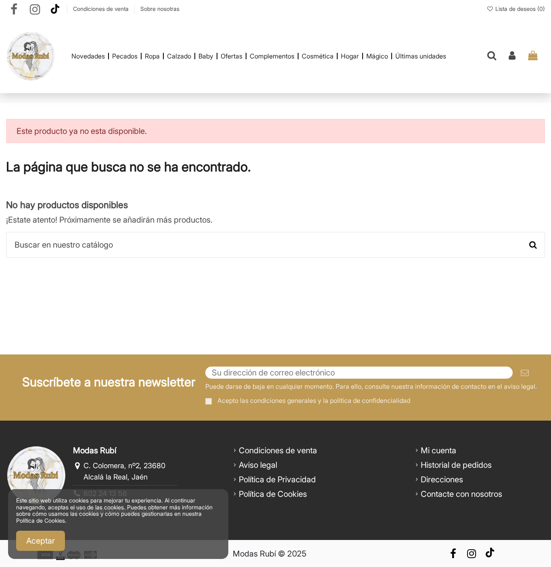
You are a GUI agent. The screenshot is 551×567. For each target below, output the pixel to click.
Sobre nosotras (159, 8)
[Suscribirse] (525, 373)
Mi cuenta (438, 450)
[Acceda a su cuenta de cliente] (512, 56)
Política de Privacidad (277, 479)
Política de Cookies (273, 494)
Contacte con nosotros (461, 494)
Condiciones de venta (101, 8)
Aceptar (40, 541)
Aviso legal (258, 465)
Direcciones (442, 479)
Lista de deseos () (519, 8)
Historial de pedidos (456, 465)
